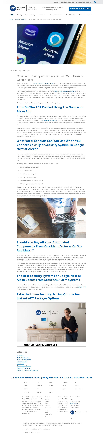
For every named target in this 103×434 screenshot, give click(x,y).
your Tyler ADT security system (43, 83)
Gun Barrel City (79, 389)
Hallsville (77, 385)
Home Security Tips (22, 357)
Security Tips (21, 355)
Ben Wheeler (40, 392)
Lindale (51, 389)
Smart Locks (20, 364)
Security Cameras (22, 362)
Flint (76, 382)
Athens (51, 392)
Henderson (27, 382)
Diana (50, 382)
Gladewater (65, 385)
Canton (51, 385)
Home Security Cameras (24, 366)
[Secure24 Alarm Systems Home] (23, 8)
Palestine (39, 389)
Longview (26, 392)
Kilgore (64, 389)
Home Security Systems (24, 360)
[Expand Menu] (35, 15)
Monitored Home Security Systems (27, 370)
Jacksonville (39, 385)
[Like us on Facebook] (71, 419)
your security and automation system (65, 91)
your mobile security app (49, 120)
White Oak (64, 382)
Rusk (38, 382)
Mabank (26, 389)
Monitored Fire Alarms (23, 368)
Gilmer (25, 385)
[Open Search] (95, 2)
